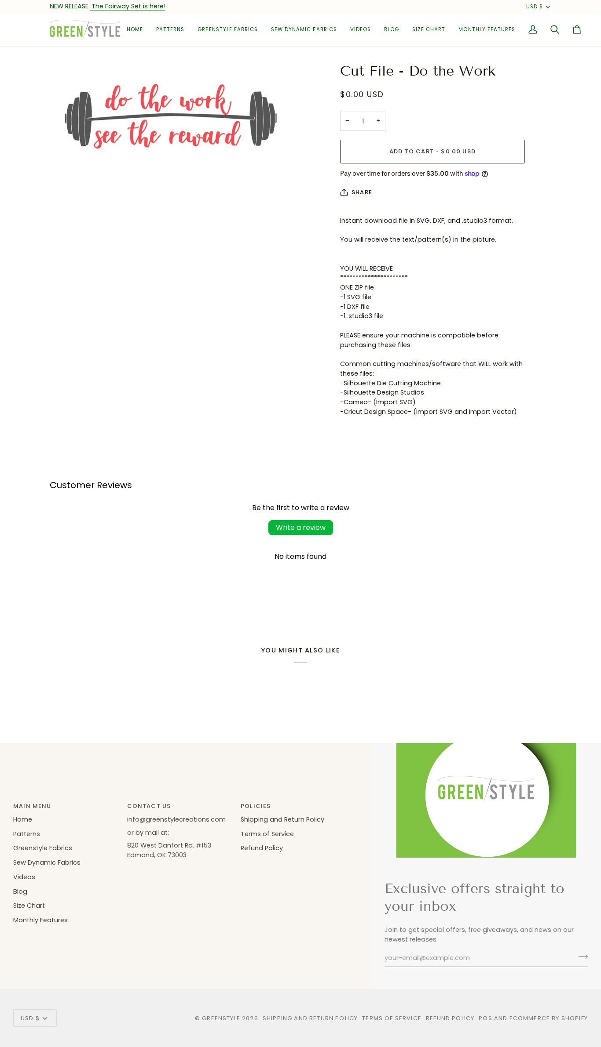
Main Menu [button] (32, 806)
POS (485, 1018)
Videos (24, 877)
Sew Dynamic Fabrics (47, 862)
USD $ (534, 6)
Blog (20, 891)
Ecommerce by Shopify (548, 1018)
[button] (170, 29)
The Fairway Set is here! (127, 6)
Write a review (301, 527)
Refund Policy (262, 848)
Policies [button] (256, 806)
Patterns (26, 834)
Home (22, 819)
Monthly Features (40, 920)
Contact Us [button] (149, 806)
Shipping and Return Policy (282, 819)
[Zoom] (66, 163)
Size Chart (29, 905)
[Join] (580, 957)
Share (362, 192)
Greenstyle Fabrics (42, 848)
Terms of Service (267, 834)
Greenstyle (221, 1018)
